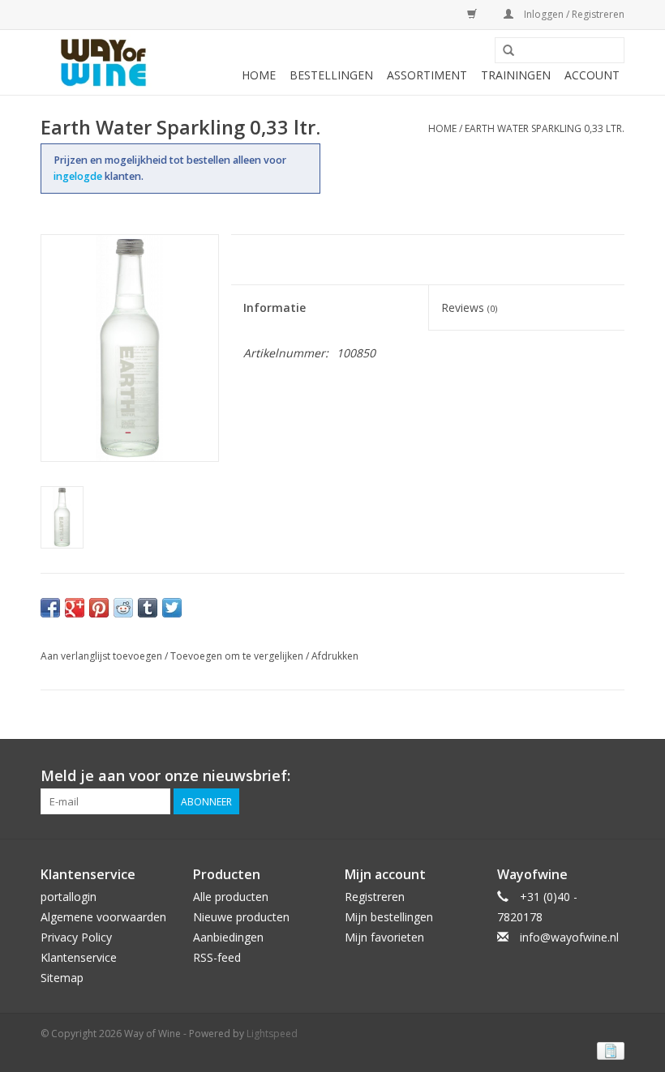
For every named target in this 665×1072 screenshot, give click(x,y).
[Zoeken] (508, 51)
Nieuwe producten (241, 917)
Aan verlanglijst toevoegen (101, 656)
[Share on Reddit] (123, 607)
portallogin (69, 896)
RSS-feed (217, 957)
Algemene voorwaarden (103, 917)
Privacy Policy (76, 937)
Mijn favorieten (384, 937)
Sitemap (62, 977)
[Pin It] (99, 607)
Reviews (469, 307)
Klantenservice (79, 957)
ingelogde (79, 176)
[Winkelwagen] (469, 14)
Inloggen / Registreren (572, 14)
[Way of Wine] (103, 62)
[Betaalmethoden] (607, 1050)
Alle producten (230, 896)
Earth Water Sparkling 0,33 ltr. (544, 128)
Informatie (274, 307)
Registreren (375, 896)
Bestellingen (331, 75)
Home (259, 75)
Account (592, 75)
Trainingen (516, 75)
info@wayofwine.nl (569, 937)
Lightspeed (272, 1033)
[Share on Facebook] (50, 607)
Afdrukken (334, 656)
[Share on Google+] (74, 607)
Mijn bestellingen (389, 917)
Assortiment (427, 75)
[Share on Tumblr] (147, 607)
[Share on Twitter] (172, 607)
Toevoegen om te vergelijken (238, 656)
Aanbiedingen (228, 937)
